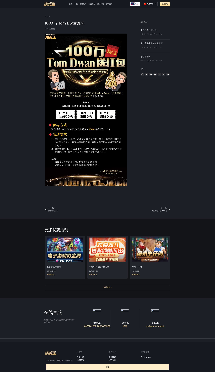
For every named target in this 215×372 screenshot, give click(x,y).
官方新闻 (83, 4)
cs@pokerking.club (155, 326)
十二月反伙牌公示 (149, 30)
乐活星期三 (146, 57)
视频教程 (92, 4)
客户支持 (109, 4)
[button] (165, 4)
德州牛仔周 (137, 266)
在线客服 (112, 360)
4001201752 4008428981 (97, 326)
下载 (76, 4)
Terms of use (146, 357)
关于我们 (100, 4)
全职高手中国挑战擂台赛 (152, 44)
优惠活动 (80, 360)
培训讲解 (112, 357)
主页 (70, 4)
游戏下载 (80, 357)
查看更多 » (50, 275)
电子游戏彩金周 (54, 266)
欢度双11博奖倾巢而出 (99, 266)
